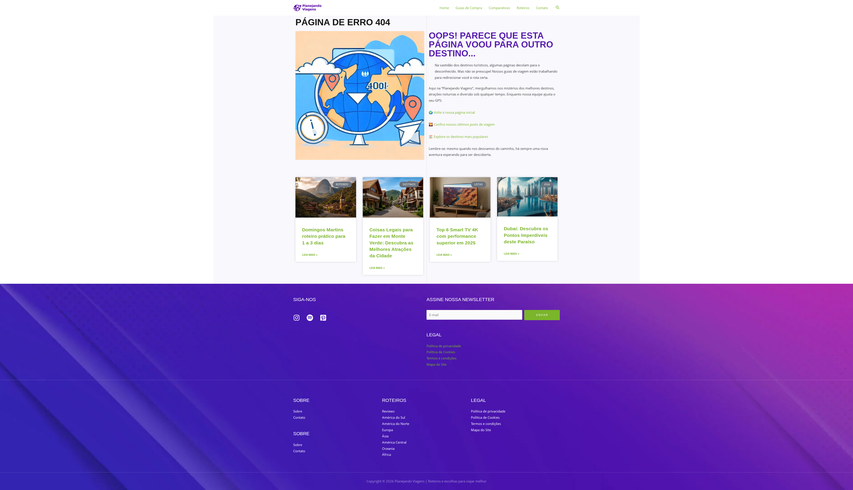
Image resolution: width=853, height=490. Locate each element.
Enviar (542, 315)
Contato (542, 8)
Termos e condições (441, 358)
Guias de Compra (469, 8)
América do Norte (395, 423)
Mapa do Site (436, 364)
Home (444, 8)
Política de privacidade (443, 346)
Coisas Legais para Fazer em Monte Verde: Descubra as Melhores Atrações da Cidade (391, 242)
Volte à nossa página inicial (454, 112)
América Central (394, 442)
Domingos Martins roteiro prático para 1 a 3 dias (323, 236)
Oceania (388, 448)
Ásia (385, 436)
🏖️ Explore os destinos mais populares (458, 136)
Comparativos (499, 8)
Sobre (297, 411)
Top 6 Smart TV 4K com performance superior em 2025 (457, 236)
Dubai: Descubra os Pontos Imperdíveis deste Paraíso (526, 235)
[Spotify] (310, 317)
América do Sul (393, 417)
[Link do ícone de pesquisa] (558, 8)
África (386, 454)
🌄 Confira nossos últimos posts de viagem (462, 124)
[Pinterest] (323, 317)
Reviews (388, 411)
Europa (387, 430)
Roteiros (523, 8)
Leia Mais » (309, 255)
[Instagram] (296, 317)
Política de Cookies (440, 352)
